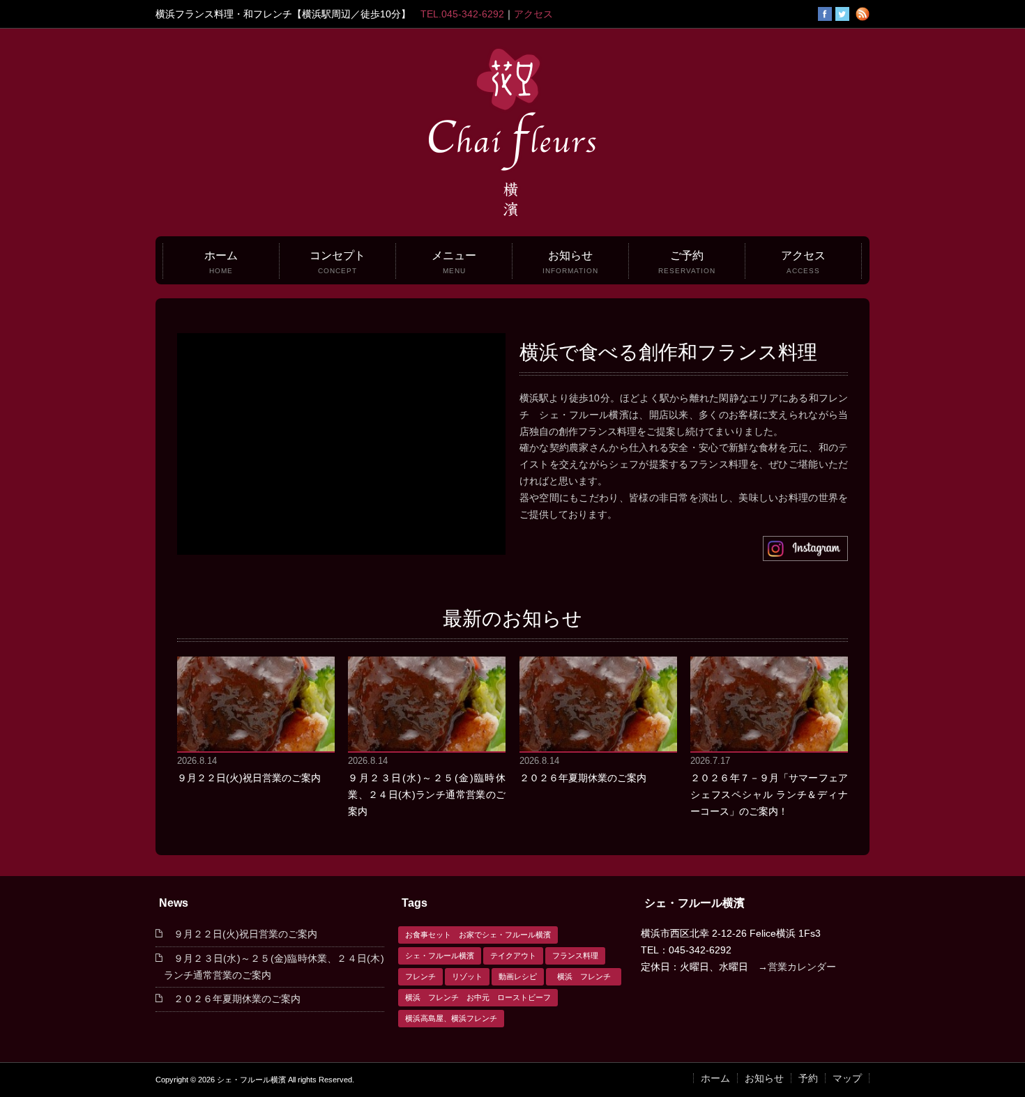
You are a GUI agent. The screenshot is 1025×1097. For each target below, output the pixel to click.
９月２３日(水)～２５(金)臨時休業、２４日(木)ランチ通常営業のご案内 (427, 794)
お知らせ (570, 262)
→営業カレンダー (797, 966)
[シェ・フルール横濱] (512, 216)
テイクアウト (513, 955)
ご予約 (686, 262)
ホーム (221, 262)
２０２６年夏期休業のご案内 (582, 777)
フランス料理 (575, 955)
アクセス (533, 14)
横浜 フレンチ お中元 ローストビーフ (478, 997)
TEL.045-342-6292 (462, 14)
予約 (808, 1078)
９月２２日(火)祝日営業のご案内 (249, 777)
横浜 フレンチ (587, 976)
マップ (847, 1078)
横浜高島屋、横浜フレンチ (451, 1018)
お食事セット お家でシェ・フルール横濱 (478, 934)
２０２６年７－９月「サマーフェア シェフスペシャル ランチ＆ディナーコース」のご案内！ (769, 794)
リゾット (467, 976)
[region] (341, 444)
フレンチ (420, 976)
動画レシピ (518, 976)
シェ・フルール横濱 (439, 955)
